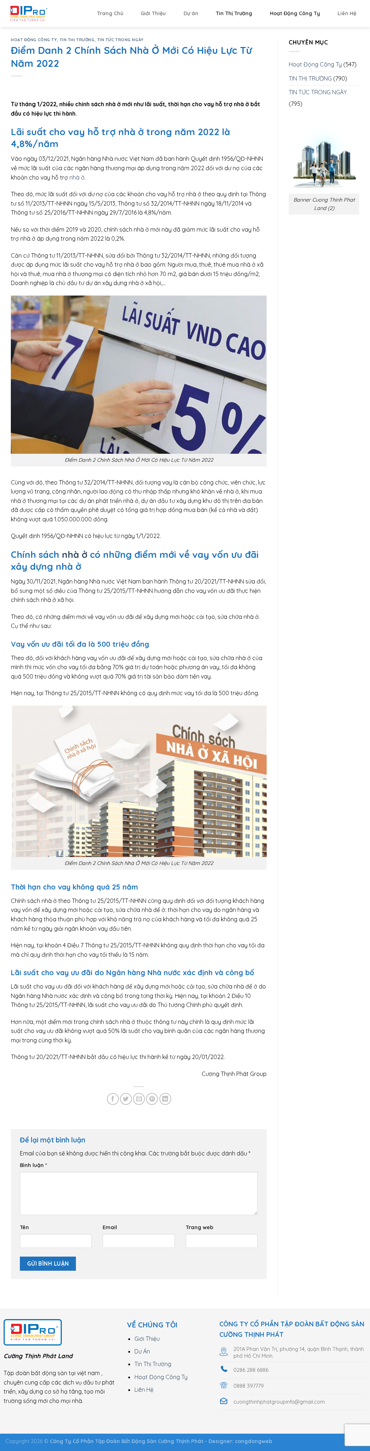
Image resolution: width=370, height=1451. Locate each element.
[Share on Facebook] (113, 1099)
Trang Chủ (110, 13)
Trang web (199, 1227)
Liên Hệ (346, 13)
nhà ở (77, 177)
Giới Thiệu (153, 13)
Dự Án (142, 1351)
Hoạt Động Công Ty (295, 13)
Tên (24, 1227)
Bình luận (33, 1165)
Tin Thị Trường (234, 13)
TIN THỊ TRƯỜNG (77, 39)
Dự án (191, 13)
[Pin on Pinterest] (152, 1099)
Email (110, 1227)
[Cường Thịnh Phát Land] (41, 13)
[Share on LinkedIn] (165, 1099)
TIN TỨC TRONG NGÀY (120, 39)
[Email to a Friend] (139, 1099)
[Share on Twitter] (126, 1099)
